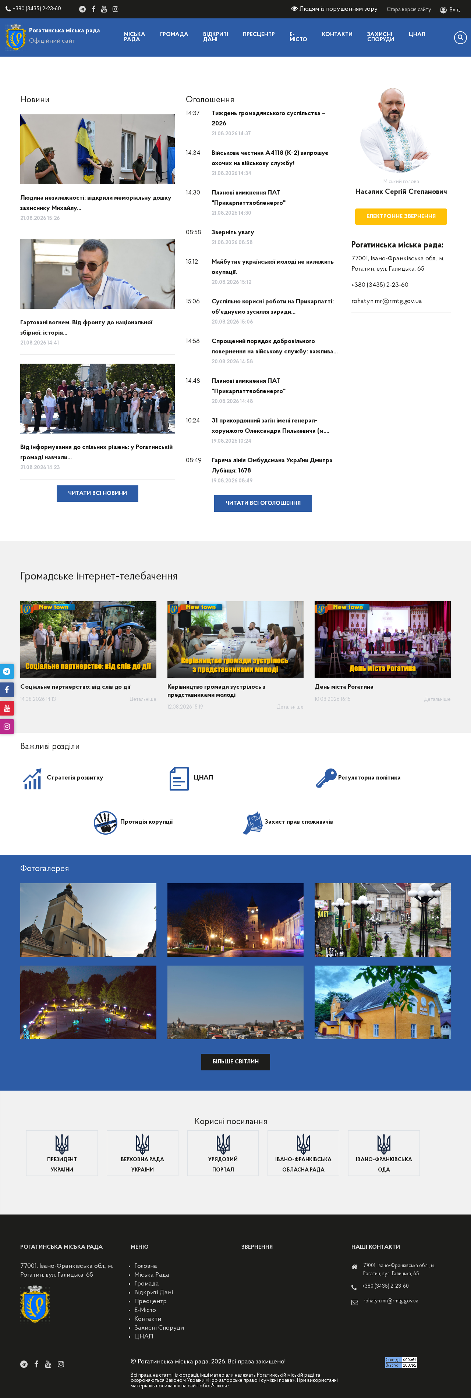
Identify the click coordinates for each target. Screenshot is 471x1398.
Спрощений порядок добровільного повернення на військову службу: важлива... (275, 346)
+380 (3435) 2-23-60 (37, 9)
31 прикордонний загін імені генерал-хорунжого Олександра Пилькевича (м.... (270, 426)
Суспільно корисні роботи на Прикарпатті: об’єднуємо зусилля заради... (273, 307)
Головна (145, 1266)
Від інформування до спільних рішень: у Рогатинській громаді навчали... (96, 452)
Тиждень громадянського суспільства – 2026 (269, 118)
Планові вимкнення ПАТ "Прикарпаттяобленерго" (249, 198)
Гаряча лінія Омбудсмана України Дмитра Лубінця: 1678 (272, 465)
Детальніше (143, 699)
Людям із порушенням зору (339, 9)
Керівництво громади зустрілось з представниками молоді (216, 691)
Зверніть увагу (233, 232)
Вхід (455, 10)
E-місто (298, 37)
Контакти (337, 35)
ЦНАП (417, 35)
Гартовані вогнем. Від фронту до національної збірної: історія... (86, 328)
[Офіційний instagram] (115, 9)
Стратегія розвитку (75, 778)
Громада (174, 35)
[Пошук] (460, 37)
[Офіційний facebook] (93, 9)
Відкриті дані (215, 37)
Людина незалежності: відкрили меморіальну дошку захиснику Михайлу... (95, 203)
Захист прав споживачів (299, 822)
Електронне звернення (401, 217)
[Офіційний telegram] (82, 9)
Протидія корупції (146, 822)
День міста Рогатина (344, 687)
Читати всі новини (97, 493)
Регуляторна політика (369, 778)
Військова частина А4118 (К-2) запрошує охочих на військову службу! (270, 158)
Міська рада (134, 37)
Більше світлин (236, 1062)
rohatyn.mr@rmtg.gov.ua (386, 301)
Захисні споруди (380, 37)
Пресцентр (259, 35)
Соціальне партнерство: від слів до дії (75, 687)
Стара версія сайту (409, 10)
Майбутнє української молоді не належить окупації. (273, 267)
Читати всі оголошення (263, 503)
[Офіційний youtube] (104, 9)
